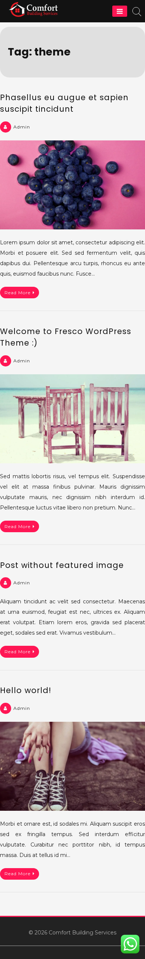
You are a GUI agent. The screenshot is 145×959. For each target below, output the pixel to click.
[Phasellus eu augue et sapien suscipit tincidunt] (72, 184)
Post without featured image (62, 565)
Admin (21, 127)
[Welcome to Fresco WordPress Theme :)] (72, 418)
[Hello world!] (72, 766)
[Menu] (119, 11)
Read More (17, 292)
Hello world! (25, 690)
